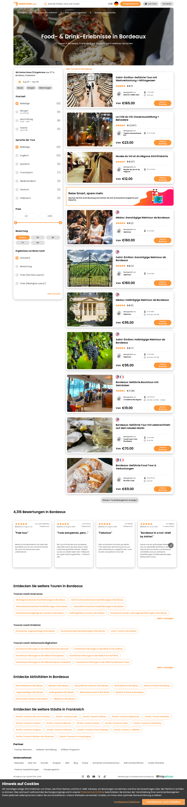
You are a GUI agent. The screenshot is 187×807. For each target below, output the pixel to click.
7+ (22, 242)
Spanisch (40, 164)
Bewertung (26, 266)
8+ (53, 237)
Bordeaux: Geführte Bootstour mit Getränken (137, 384)
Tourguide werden (131, 4)
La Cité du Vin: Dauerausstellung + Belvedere (137, 118)
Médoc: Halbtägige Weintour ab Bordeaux (142, 300)
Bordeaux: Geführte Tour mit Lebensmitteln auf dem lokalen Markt (143, 426)
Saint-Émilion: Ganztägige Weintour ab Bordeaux (141, 259)
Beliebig (22, 237)
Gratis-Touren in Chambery (147, 723)
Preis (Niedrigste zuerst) (33, 283)
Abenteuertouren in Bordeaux (95, 692)
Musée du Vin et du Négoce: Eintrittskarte (142, 156)
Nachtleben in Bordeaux (126, 685)
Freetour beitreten (23, 749)
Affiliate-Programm (70, 749)
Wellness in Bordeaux (64, 698)
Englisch (40, 155)
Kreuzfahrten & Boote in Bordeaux (91, 685)
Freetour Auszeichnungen (27, 769)
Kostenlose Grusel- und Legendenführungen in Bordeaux (138, 613)
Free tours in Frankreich (46, 12)
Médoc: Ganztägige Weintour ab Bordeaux (143, 217)
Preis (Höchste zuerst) (32, 275)
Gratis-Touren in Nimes (94, 716)
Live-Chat (152, 4)
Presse (85, 763)
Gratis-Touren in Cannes (28, 723)
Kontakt (44, 763)
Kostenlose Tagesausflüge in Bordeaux (35, 631)
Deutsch (40, 189)
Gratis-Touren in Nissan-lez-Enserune (35, 736)
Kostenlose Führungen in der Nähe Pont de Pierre (94, 655)
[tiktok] (104, 776)
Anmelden (167, 4)
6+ (38, 242)
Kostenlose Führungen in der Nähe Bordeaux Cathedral (43, 662)
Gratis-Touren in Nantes (157, 716)
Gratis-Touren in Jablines (127, 729)
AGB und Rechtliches (133, 763)
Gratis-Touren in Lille (66, 716)
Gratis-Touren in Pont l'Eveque (92, 729)
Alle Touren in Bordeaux (79, 69)
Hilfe (67, 763)
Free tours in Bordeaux (75, 12)
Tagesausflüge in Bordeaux (29, 692)
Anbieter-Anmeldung (46, 749)
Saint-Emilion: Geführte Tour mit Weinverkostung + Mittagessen (136, 79)
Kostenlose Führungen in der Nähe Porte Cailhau (98, 648)
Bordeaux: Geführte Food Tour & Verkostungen (136, 467)
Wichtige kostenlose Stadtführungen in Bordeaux (40, 599)
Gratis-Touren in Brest (88, 723)
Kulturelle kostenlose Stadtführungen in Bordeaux (99, 606)
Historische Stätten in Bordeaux (32, 698)
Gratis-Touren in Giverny (59, 729)
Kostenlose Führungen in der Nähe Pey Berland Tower (103, 662)
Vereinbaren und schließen (163, 802)
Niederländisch (40, 181)
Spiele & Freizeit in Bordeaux (129, 692)
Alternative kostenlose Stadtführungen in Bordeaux (42, 606)
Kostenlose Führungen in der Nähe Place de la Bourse (42, 648)
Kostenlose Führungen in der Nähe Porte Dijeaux (40, 655)
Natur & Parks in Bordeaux (157, 685)
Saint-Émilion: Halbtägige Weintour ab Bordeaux (140, 341)
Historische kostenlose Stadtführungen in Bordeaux (97, 599)
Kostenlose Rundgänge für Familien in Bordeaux (40, 613)
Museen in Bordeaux (59, 685)
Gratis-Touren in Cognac (28, 729)
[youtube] (93, 776)
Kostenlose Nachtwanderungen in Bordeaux (83, 631)
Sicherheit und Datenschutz (106, 763)
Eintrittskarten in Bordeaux (29, 685)
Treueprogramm (51, 769)
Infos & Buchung (163, 103)
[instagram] (82, 776)
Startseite (22, 12)
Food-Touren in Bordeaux (123, 631)
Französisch (40, 172)
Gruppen (57, 763)
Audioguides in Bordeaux (61, 692)
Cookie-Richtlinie (156, 763)
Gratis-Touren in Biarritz (58, 723)
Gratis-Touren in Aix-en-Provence (33, 716)
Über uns (32, 763)
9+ (38, 237)
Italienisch (40, 198)
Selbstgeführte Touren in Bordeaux (87, 613)
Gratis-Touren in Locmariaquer (75, 736)
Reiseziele (19, 763)
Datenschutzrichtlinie (92, 792)
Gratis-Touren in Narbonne (125, 716)
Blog (76, 763)
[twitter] (99, 776)
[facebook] (88, 776)
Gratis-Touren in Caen (116, 723)
